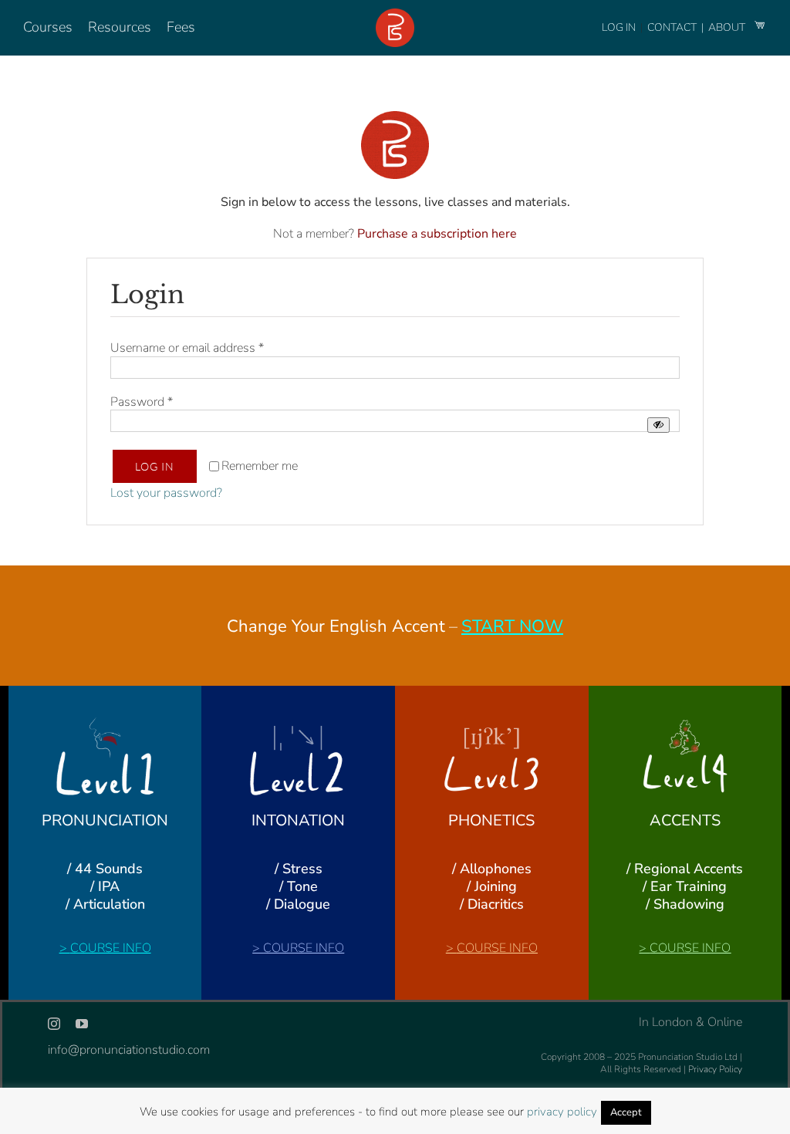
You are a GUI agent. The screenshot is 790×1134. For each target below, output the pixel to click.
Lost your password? (166, 492)
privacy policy (562, 1111)
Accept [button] (626, 1112)
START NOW (512, 626)
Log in (154, 466)
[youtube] (82, 1024)
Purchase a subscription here (437, 233)
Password (141, 401)
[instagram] (54, 1024)
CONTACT (673, 27)
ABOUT (728, 27)
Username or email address (187, 347)
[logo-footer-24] (395, 14)
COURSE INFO (110, 948)
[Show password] (658, 424)
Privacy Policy (715, 1069)
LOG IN (619, 27)
